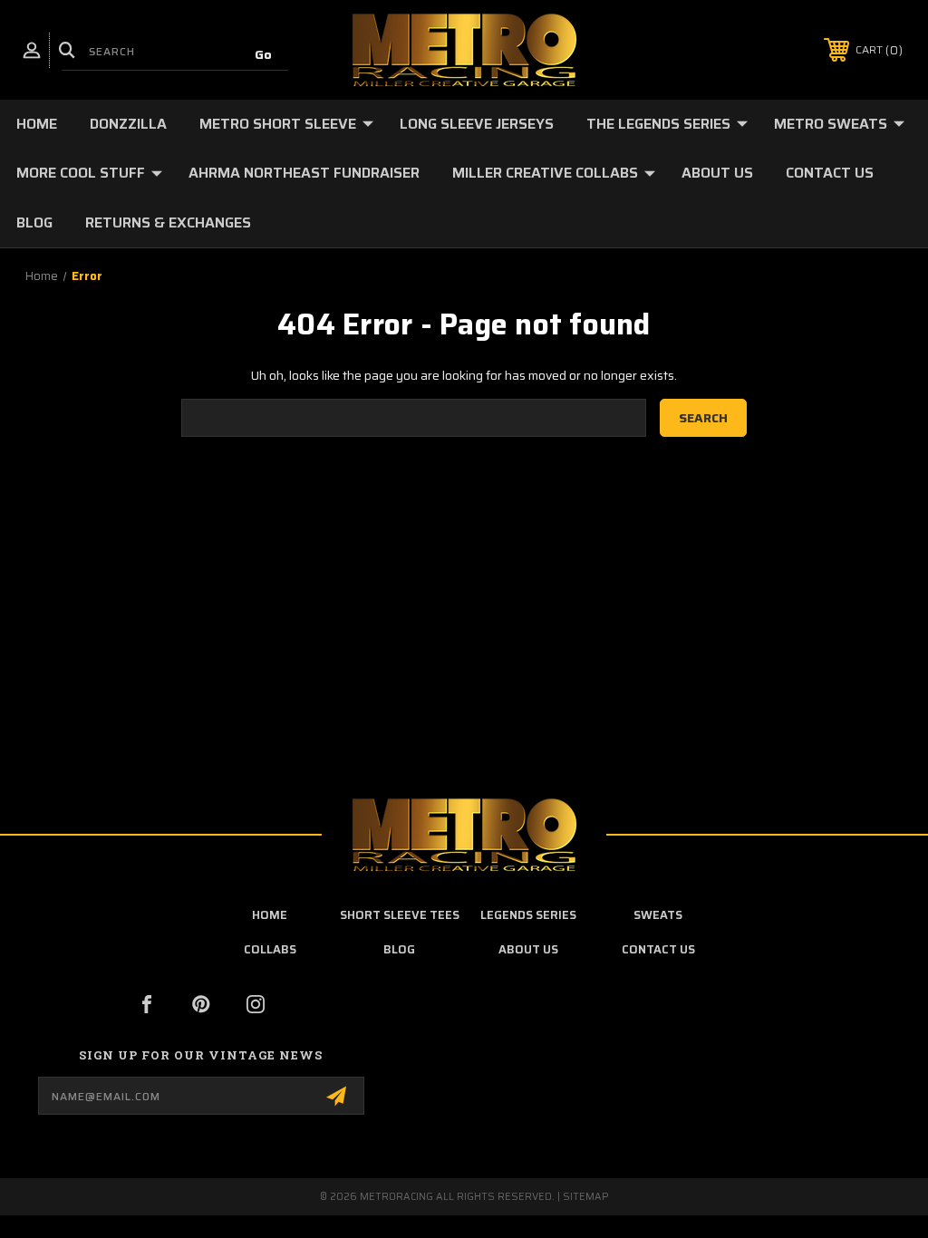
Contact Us (830, 172)
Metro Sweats (830, 123)
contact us (658, 949)
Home (36, 123)
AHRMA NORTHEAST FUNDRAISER (304, 172)
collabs (270, 949)
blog (399, 949)
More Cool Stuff (80, 172)
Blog (34, 222)
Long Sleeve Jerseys (477, 123)
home (269, 914)
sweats (657, 914)
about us (528, 949)
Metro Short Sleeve (277, 123)
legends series (528, 914)
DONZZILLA (128, 123)
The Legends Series (658, 123)
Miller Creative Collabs (545, 172)
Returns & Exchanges (168, 222)
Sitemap (586, 1196)
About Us (717, 172)
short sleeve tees (399, 914)
